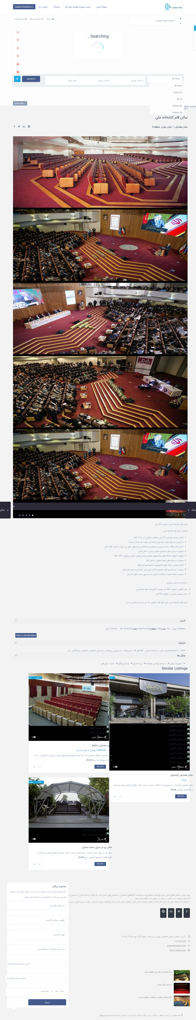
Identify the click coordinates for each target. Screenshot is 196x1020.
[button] (100, 64)
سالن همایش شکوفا (102, 857)
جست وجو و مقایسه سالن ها (78, 7)
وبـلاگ (56, 7)
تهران (163, 142)
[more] (89, 871)
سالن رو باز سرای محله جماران (178, 983)
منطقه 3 (156, 142)
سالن (169, 142)
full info (180, 811)
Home (185, 123)
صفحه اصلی (101, 7)
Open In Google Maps (26, 650)
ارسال (47, 1002)
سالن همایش (181, 142)
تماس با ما (43, 7)
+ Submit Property (24, 6)
